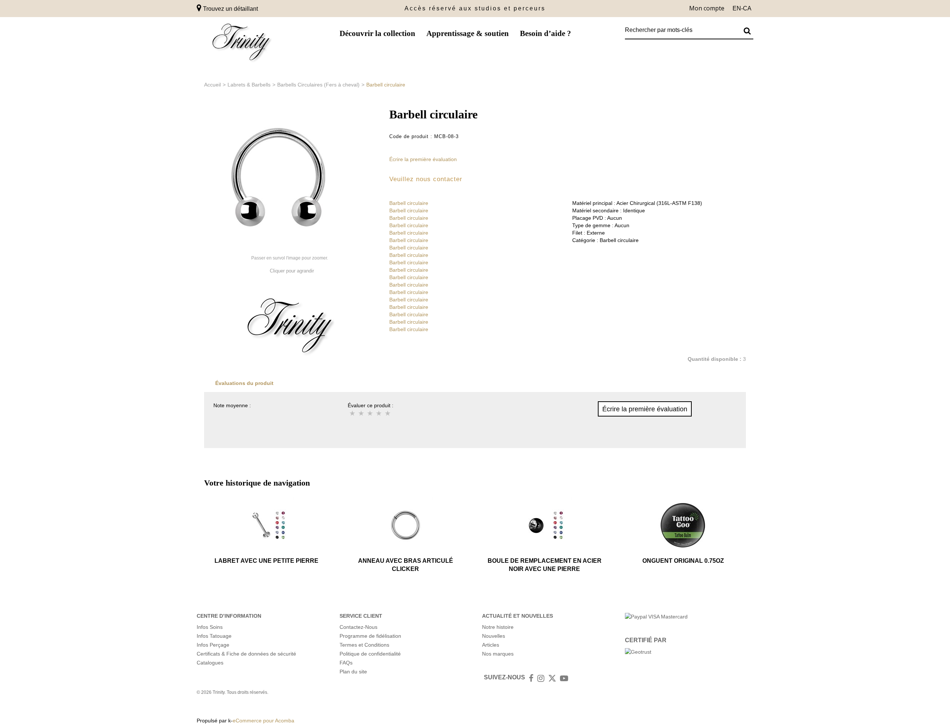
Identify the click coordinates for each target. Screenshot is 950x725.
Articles (490, 645)
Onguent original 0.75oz (683, 561)
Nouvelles (493, 636)
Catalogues (210, 663)
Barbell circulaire (408, 203)
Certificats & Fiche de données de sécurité (246, 654)
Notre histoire (498, 627)
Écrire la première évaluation (423, 159)
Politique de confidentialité (370, 654)
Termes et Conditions (364, 645)
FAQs (346, 663)
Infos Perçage (213, 645)
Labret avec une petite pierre (266, 561)
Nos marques (498, 654)
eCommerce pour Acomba (263, 721)
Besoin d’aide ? (545, 33)
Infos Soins (210, 627)
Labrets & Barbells (249, 85)
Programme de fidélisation (370, 636)
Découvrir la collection (377, 33)
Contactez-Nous (358, 627)
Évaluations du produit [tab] (244, 383)
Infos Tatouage (214, 636)
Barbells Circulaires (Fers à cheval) (318, 85)
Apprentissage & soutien (467, 33)
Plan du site (353, 672)
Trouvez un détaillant (230, 9)
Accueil (212, 85)
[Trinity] (241, 43)
